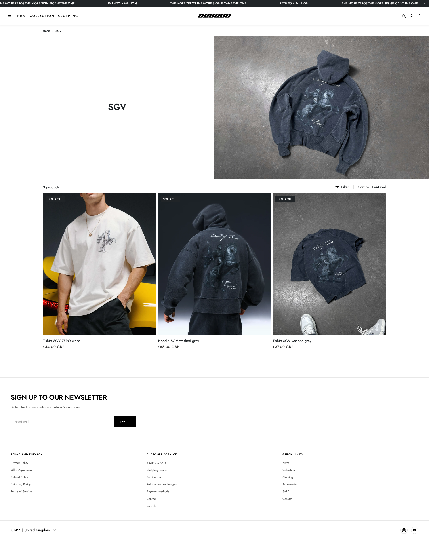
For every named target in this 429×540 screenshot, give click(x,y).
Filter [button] (345, 187)
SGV (58, 31)
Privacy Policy (19, 463)
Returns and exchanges (162, 484)
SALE (285, 491)
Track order (154, 477)
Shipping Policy (21, 484)
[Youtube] (414, 530)
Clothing (287, 477)
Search (151, 506)
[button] (9, 16)
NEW (285, 463)
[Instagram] (404, 530)
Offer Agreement (22, 470)
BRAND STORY (156, 463)
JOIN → (125, 421)
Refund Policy (19, 477)
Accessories (290, 484)
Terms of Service (21, 491)
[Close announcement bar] (424, 3)
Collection (288, 470)
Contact (151, 499)
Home (46, 31)
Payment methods (158, 491)
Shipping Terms (157, 470)
